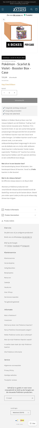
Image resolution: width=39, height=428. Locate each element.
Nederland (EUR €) (18, 412)
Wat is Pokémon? (10, 315)
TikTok (9, 246)
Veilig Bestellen (9, 268)
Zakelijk (7, 282)
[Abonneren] (32, 398)
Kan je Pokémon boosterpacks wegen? (17, 330)
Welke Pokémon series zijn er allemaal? (18, 335)
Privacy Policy (9, 370)
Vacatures (7, 287)
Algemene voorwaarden (12, 365)
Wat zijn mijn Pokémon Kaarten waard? (18, 340)
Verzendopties (9, 263)
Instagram (25, 246)
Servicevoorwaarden (11, 297)
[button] (2, 9)
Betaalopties (8, 273)
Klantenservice (9, 258)
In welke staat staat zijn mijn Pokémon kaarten (18, 345)
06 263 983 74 (27, 237)
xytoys (21, 424)
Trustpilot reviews (10, 380)
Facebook (16, 246)
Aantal (4, 88)
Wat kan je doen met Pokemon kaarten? (18, 325)
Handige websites (10, 375)
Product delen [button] (9, 221)
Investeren (8, 320)
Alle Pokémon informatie (13, 352)
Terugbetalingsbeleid (11, 302)
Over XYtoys (8, 292)
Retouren (7, 278)
